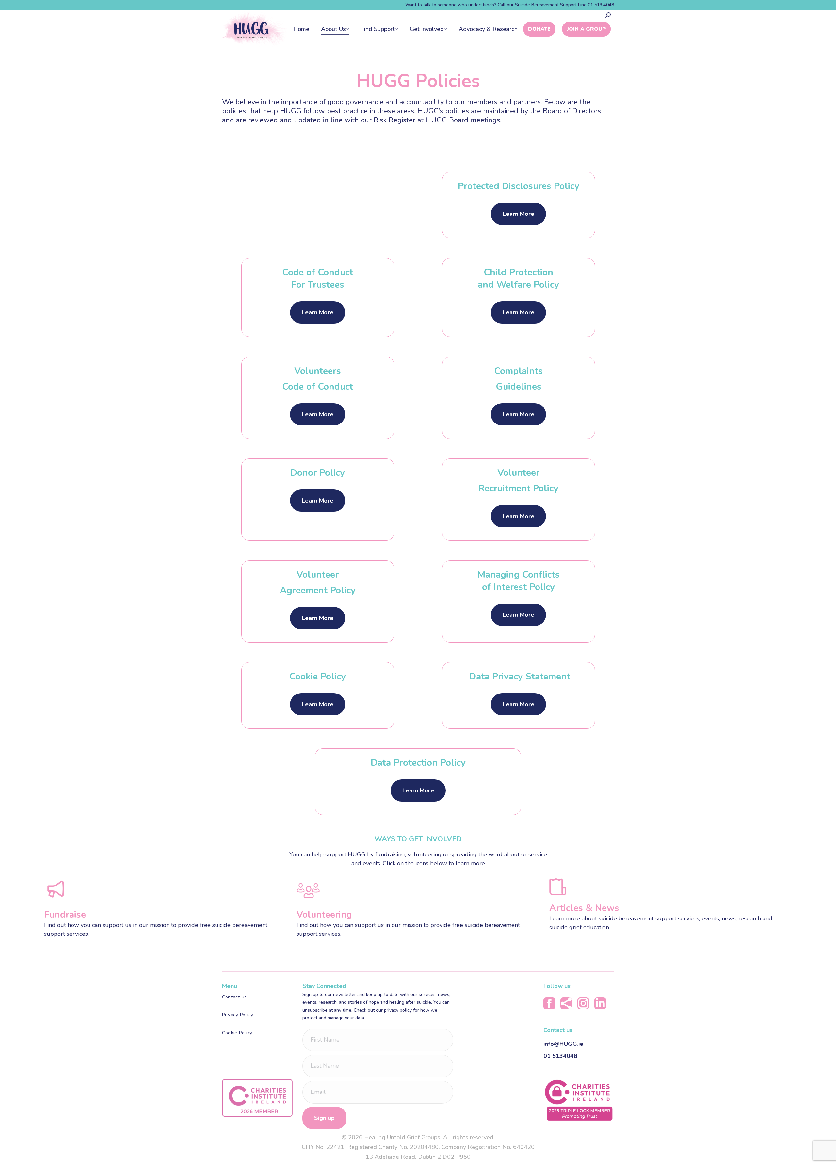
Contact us (234, 997)
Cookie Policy (237, 1033)
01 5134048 (560, 1056)
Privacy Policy (237, 1015)
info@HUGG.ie (563, 1044)
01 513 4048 (601, 5)
